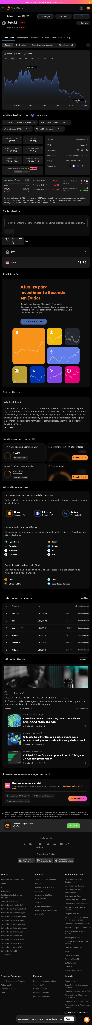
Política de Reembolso (42, 996)
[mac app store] (64, 860)
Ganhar (3, 883)
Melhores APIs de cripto (44, 796)
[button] (87, 145)
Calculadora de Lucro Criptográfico (73, 881)
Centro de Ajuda (71, 981)
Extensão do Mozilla (9, 989)
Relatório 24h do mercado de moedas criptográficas (76, 918)
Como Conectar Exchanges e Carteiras (76, 986)
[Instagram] (30, 845)
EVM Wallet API (71, 963)
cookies (28, 1019)
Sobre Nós (39, 914)
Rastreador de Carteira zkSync (13, 913)
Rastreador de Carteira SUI (11, 947)
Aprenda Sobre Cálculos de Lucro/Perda (76, 996)
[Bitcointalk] (86, 150)
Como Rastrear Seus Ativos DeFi (78, 991)
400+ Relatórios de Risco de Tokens (76, 942)
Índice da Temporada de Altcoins (78, 927)
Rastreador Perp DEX (9, 951)
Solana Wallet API (72, 959)
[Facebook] (67, 845)
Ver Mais (84, 598)
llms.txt (67, 951)
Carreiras (39, 891)
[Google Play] (44, 860)
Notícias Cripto (6, 891)
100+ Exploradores (72, 938)
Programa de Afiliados (9, 901)
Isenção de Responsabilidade (45, 981)
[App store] (26, 860)
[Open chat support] (87, 1020)
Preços (38, 883)
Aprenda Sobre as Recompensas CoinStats (78, 1006)
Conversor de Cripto (73, 896)
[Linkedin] (54, 845)
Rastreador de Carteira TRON (12, 939)
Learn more (58, 2)
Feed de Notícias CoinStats (46, 910)
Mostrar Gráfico (20, 458)
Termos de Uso (39, 985)
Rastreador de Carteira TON (12, 936)
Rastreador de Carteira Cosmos (13, 924)
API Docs (38, 903)
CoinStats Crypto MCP (74, 948)
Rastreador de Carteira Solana (13, 920)
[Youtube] (61, 845)
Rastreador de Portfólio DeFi (12, 905)
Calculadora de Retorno (74, 886)
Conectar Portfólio (33, 321)
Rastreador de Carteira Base (12, 932)
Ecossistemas (6, 955)
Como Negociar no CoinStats (76, 1001)
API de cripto (76, 798)
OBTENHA (73, 826)
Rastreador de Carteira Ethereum (14, 928)
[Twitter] (78, 150)
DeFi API (68, 967)
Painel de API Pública (43, 906)
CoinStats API (40, 899)
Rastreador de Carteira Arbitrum (13, 916)
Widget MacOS (7, 985)
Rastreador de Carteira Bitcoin (12, 943)
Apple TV (4, 993)
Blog (2, 887)
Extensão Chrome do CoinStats (13, 981)
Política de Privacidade (42, 989)
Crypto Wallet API (72, 955)
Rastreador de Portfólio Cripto (12, 880)
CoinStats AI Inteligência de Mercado (11, 896)
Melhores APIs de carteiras (19, 801)
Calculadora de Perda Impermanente (73, 891)
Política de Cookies (41, 993)
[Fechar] (89, 2)
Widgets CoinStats (72, 914)
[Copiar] (87, 145)
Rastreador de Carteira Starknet (13, 909)
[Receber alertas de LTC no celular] (81, 16)
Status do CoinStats (72, 1018)
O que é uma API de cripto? (19, 796)
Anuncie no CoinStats (43, 895)
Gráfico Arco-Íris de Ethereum (76, 904)
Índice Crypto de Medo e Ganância (75, 908)
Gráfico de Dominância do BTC (77, 924)
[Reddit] (82, 150)
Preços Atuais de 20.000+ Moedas (75, 932)
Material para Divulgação (45, 887)
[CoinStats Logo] (15, 8)
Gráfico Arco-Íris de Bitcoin (75, 900)
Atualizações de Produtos (45, 880)
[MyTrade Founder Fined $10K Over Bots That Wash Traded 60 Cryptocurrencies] (46, 677)
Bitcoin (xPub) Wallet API (74, 971)
